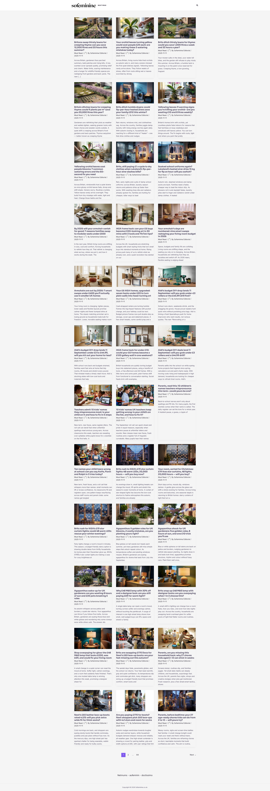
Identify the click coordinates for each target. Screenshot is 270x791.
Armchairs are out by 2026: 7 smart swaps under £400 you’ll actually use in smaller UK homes (93, 293)
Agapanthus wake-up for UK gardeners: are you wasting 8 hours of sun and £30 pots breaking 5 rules (93, 594)
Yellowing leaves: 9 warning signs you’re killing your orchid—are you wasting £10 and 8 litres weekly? (176, 110)
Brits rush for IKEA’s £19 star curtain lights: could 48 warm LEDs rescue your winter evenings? (92, 531)
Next (193, 755)
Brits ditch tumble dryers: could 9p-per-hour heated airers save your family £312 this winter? (133, 110)
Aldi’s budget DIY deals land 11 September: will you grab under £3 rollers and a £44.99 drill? (176, 353)
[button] (197, 5)
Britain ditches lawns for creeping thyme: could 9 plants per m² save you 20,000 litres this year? (92, 110)
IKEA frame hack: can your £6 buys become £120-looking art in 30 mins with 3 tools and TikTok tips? (134, 231)
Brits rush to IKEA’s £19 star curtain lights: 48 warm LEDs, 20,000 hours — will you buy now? (135, 472)
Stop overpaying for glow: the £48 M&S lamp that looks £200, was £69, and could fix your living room (93, 655)
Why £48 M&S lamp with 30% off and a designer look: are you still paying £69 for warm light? (133, 593)
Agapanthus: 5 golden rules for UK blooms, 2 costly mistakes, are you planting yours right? (134, 531)
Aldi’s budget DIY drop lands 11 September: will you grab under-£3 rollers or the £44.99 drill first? (176, 293)
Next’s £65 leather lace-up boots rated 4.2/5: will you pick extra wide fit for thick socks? (92, 717)
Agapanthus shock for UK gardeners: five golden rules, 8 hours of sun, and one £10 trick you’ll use (174, 532)
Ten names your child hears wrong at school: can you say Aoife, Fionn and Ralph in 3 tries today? (92, 472)
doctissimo (147, 775)
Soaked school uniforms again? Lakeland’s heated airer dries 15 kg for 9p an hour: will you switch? (176, 169)
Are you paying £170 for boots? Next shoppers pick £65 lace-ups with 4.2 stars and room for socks (134, 717)
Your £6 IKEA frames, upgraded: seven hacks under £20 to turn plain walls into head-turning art (133, 293)
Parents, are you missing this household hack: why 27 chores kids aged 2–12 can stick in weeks (176, 655)
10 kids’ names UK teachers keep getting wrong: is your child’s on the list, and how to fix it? (133, 412)
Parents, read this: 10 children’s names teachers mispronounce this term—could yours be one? (174, 388)
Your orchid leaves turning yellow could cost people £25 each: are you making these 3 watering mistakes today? (134, 46)
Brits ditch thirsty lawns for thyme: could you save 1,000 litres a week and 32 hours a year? (176, 45)
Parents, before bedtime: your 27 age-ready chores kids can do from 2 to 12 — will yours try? (177, 717)
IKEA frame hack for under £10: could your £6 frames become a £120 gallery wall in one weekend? (134, 353)
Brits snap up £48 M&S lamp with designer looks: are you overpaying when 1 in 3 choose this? (177, 593)
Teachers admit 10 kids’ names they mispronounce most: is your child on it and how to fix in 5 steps (93, 412)
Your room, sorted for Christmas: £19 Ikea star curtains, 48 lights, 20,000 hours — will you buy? (175, 472)
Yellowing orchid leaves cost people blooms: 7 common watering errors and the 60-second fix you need (89, 170)
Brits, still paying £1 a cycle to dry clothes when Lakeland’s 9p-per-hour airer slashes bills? (133, 169)
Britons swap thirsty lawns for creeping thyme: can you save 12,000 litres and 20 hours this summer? (90, 46)
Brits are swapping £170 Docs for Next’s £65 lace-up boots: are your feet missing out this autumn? (134, 655)
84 (137, 755)
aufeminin (134, 775)
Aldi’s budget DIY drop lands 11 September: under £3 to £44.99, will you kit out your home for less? (92, 353)
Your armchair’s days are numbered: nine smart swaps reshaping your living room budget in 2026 (177, 232)
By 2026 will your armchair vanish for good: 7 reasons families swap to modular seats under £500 (92, 231)
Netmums (122, 775)
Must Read (78, 53)
